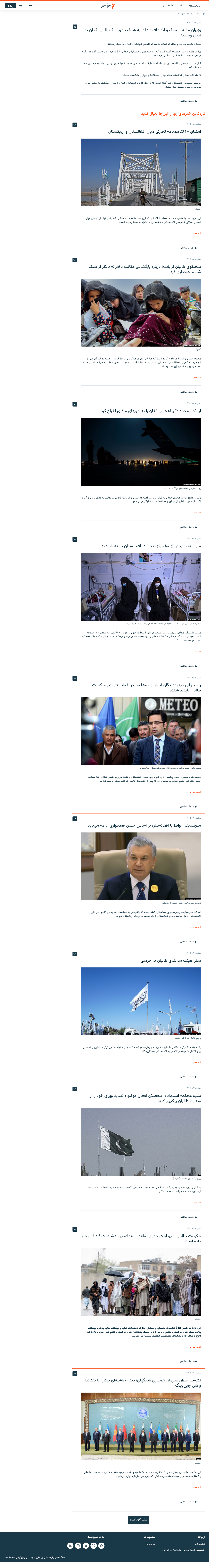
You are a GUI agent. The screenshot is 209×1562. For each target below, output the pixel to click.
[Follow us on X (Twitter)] (93, 1546)
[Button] (188, 101)
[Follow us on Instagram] (78, 1546)
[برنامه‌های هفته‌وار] (21, 5)
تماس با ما (200, 1544)
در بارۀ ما (150, 1544)
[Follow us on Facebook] (101, 1546)
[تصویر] (31, 5)
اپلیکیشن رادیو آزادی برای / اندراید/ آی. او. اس (183, 1550)
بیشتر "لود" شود (138, 1520)
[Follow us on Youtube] (86, 1546)
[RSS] (70, 1546)
